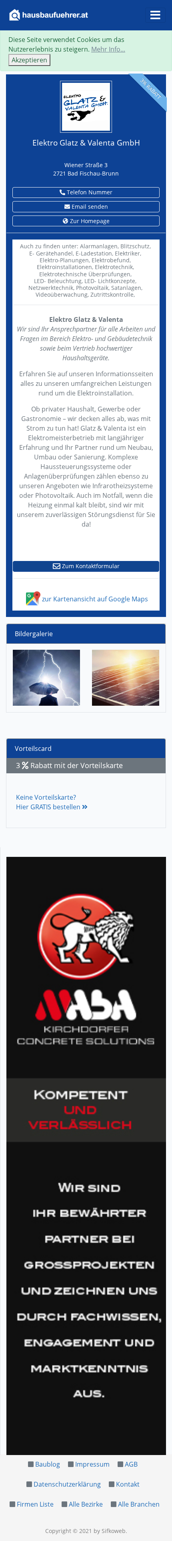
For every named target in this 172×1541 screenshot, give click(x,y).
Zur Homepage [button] (89, 221)
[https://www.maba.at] (86, 1156)
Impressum (92, 1464)
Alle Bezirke (86, 1504)
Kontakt (128, 1484)
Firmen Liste (35, 1504)
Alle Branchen (139, 1504)
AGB (131, 1464)
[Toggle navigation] (155, 15)
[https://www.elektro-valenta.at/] (86, 106)
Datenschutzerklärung (67, 1484)
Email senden (89, 206)
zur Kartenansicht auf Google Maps (94, 599)
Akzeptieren (29, 60)
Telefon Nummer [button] (88, 192)
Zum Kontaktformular (90, 566)
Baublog (47, 1464)
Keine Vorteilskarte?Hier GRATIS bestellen (49, 802)
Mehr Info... (108, 49)
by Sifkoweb (110, 1531)
